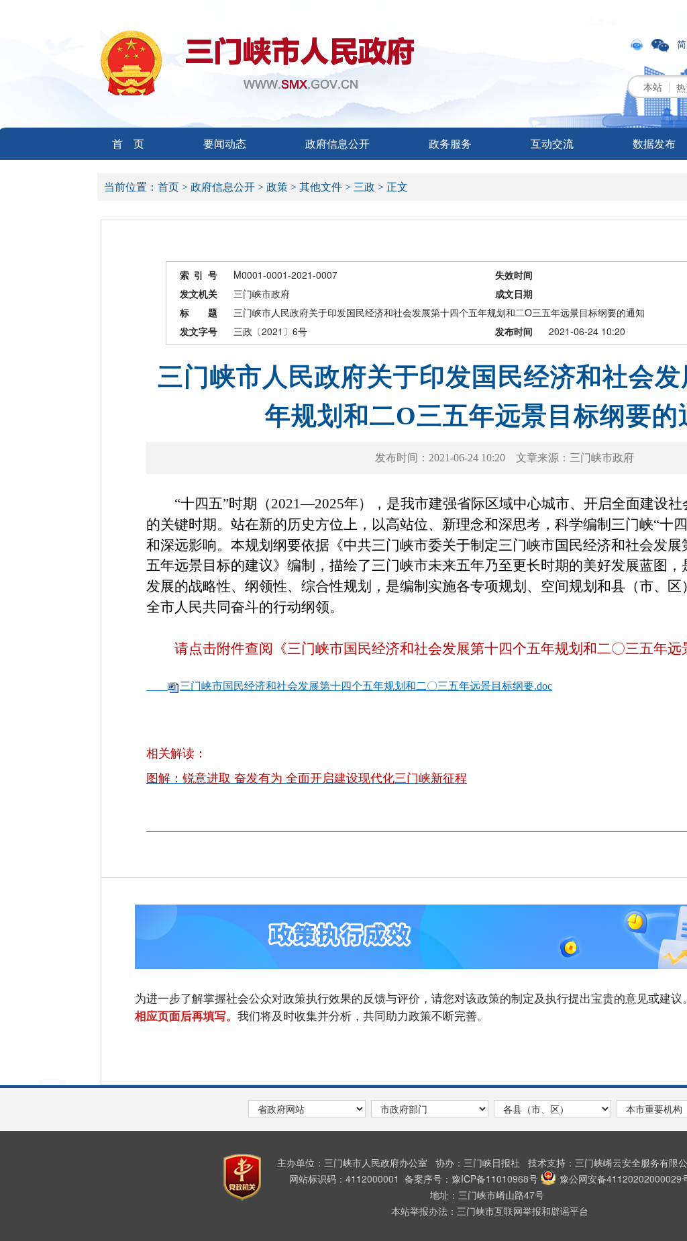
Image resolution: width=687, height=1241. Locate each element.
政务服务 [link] (450, 143)
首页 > (173, 187)
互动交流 (552, 143)
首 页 (128, 143)
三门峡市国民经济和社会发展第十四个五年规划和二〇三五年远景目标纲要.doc (366, 686)
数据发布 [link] (654, 143)
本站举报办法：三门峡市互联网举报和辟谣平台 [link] (489, 1210)
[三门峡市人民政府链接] (257, 62)
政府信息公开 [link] (337, 143)
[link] (638, 43)
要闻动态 (224, 143)
